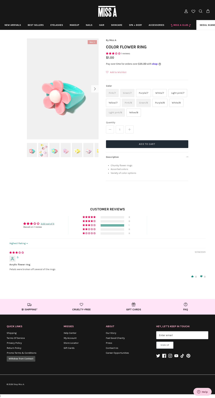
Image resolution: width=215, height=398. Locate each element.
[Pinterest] (188, 356)
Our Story (111, 333)
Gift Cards (69, 348)
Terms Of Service (16, 338)
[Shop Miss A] (107, 11)
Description (112, 157)
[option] (63, 88)
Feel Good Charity (115, 338)
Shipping (11, 333)
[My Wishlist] (193, 12)
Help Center (70, 333)
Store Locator (71, 343)
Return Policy (14, 348)
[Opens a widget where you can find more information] (202, 392)
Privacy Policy (14, 343)
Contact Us (112, 348)
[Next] (95, 89)
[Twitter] (158, 356)
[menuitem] (12, 25)
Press (109, 343)
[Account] (185, 11)
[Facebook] (164, 356)
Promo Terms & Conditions (21, 352)
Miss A (112, 40)
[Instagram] (170, 356)
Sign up (165, 345)
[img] (16, 252)
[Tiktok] (182, 356)
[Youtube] (176, 356)
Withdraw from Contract (21, 358)
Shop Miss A (18, 384)
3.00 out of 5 (47, 223)
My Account (70, 338)
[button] (113, 53)
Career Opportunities (117, 352)
